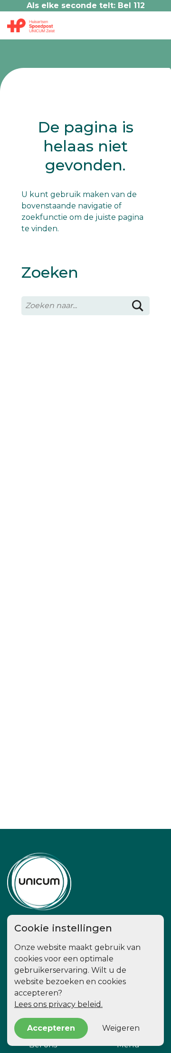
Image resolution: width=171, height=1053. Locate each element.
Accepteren (51, 1028)
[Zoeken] (138, 305)
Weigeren (121, 1028)
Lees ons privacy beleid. (58, 1004)
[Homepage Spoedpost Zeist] (31, 25)
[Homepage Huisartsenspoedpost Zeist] (85, 882)
